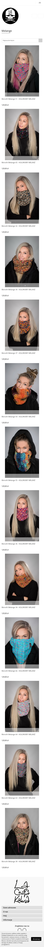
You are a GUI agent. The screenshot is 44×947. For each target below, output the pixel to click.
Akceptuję (36, 939)
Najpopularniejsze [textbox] (8, 40)
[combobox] (22, 40)
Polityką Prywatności (8, 935)
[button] (22, 907)
